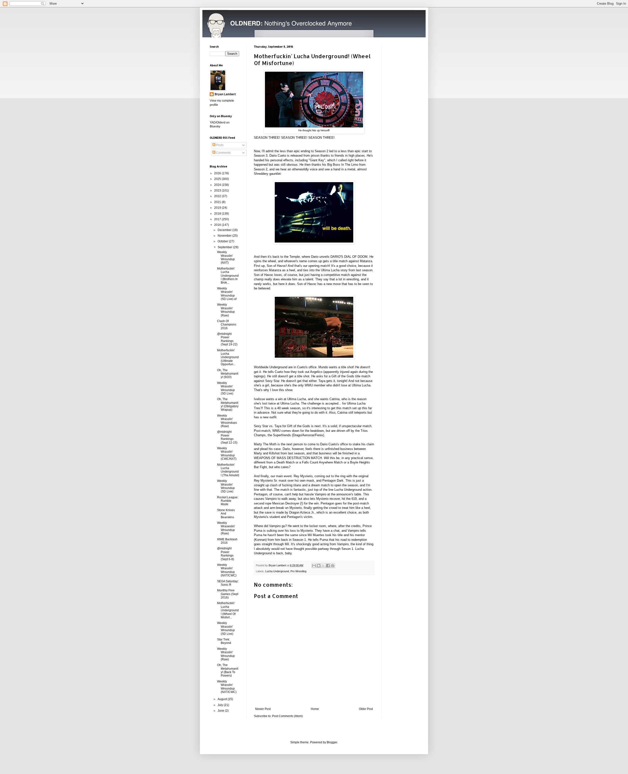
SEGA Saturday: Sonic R (227, 583)
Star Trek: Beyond (224, 641)
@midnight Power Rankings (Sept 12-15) (227, 437)
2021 (218, 202)
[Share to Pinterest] (332, 565)
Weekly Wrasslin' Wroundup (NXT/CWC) (226, 570)
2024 (218, 185)
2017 (218, 219)
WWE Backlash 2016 (227, 541)
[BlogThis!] (318, 565)
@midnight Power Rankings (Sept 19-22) (227, 339)
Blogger (332, 742)
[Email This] (314, 565)
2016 (218, 225)
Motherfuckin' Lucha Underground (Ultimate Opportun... (228, 357)
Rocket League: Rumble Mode (227, 501)
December (225, 230)
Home (315, 709)
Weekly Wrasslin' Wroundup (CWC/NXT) (226, 454)
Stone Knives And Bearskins (226, 513)
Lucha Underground (277, 571)
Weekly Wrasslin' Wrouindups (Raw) (227, 421)
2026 (218, 173)
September (225, 247)
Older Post (366, 709)
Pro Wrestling (298, 571)
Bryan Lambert (225, 94)
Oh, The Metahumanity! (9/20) (227, 373)
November (225, 235)
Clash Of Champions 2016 (226, 324)
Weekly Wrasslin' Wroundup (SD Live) (226, 388)
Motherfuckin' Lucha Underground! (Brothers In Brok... (228, 276)
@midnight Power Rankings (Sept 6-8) (225, 554)
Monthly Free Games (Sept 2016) (227, 594)
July (221, 705)
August (223, 699)
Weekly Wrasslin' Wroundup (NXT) (226, 257)
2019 (218, 207)
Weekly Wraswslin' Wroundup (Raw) (226, 528)
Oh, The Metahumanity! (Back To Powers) (227, 670)
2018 (218, 213)
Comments (223, 152)
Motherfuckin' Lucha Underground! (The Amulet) (228, 470)
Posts (219, 145)
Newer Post (263, 709)
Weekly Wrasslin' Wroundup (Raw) (226, 310)
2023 (218, 190)
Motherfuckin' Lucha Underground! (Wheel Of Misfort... (228, 610)
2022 (218, 196)
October (223, 241)
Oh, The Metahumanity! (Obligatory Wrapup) (227, 404)
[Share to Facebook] (328, 565)
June (221, 710)
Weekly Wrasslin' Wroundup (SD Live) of (226, 294)
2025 (218, 179)
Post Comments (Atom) (287, 716)
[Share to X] (323, 565)
